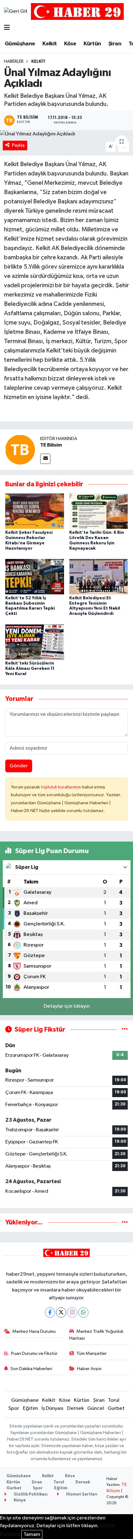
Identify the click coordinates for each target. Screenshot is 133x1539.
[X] (61, 1312)
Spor (13, 1408)
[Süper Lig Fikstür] (125, 1029)
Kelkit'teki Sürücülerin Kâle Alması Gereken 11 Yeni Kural (29, 668)
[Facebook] (50, 1312)
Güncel (95, 1408)
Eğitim (30, 1408)
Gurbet (116, 1408)
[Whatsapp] (83, 1312)
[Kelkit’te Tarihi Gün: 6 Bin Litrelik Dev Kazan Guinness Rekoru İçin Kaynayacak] (98, 511)
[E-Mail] (45, 459)
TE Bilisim (51, 445)
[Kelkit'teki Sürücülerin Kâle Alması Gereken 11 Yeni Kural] (34, 641)
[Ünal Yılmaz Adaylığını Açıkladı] (66, 134)
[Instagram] (72, 1312)
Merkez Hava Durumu (34, 1331)
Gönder (19, 766)
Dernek (75, 1408)
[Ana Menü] (7, 28)
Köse (70, 44)
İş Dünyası (52, 1408)
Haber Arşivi (89, 1368)
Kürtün (92, 44)
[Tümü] (125, 1222)
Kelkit (49, 44)
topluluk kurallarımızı (61, 787)
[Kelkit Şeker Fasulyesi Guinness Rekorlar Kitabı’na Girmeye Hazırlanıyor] (34, 511)
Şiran (114, 44)
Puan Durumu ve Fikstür (34, 1353)
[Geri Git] (16, 11)
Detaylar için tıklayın (67, 1006)
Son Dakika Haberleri (31, 1368)
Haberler (14, 61)
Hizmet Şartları (81, 1494)
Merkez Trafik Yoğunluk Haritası (96, 1335)
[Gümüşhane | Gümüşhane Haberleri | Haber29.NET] (77, 11)
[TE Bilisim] (20, 449)
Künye (19, 1500)
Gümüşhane (20, 44)
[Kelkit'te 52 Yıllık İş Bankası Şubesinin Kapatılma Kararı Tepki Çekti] (34, 576)
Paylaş (18, 145)
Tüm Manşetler (91, 1353)
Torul (113, 1400)
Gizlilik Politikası (30, 1494)
